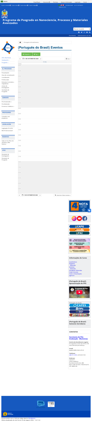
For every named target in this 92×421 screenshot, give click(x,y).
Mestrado (73, 265)
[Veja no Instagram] (87, 32)
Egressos (71, 275)
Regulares (72, 263)
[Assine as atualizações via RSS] (89, 32)
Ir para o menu (15, 5)
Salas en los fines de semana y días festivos (8, 142)
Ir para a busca (24, 5)
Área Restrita (72, 35)
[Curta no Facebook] (79, 32)
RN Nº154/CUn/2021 (7, 130)
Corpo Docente (73, 272)
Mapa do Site (62, 7)
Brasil (6, 1)
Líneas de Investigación (5, 86)
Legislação (77, 2)
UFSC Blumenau (6, 57)
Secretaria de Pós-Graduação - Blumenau (78, 338)
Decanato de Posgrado (5, 159)
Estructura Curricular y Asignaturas (8, 82)
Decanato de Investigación (5, 155)
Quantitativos (73, 262)
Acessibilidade (69, 5)
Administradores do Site (84, 35)
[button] (62, 195)
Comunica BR (46, 2)
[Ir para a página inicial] (19, 42)
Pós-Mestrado (6, 104)
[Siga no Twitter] (81, 32)
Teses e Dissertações (75, 274)
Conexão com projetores (6, 117)
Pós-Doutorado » (7, 102)
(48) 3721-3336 (73, 355)
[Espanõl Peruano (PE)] (63, 5)
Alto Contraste (78, 5)
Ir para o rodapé (33, 5)
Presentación (5, 73)
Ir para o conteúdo (5, 5)
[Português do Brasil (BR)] (59, 5)
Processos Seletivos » (8, 106)
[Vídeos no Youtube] (84, 32)
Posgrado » (5, 62)
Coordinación (5, 77)
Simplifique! (37, 2)
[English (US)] (61, 5)
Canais (85, 2)
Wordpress (31, 418)
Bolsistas (71, 267)
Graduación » (5, 60)
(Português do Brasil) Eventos (31, 42)
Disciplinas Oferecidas (75, 270)
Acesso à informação (66, 2)
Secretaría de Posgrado (5, 90)
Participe (55, 2)
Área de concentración (8, 75)
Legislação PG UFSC (7, 128)
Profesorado (5, 80)
